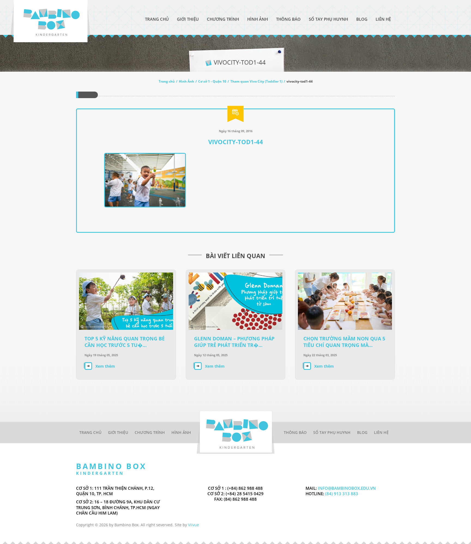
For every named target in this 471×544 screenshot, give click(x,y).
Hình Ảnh (257, 19)
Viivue (193, 524)
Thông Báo (288, 19)
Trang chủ (167, 81)
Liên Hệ (383, 19)
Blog (361, 19)
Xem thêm (105, 366)
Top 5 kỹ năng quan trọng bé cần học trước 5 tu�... (124, 341)
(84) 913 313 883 (341, 493)
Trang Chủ (157, 19)
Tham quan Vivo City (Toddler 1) (256, 81)
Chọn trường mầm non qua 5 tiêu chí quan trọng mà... (344, 341)
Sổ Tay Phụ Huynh (328, 19)
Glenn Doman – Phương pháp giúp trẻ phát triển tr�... (234, 341)
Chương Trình (223, 19)
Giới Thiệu (188, 19)
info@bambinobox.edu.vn (347, 488)
